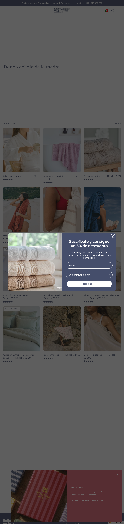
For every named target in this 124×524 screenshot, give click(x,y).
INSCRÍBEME (89, 284)
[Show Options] (109, 275)
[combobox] (88, 275)
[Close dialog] (113, 236)
